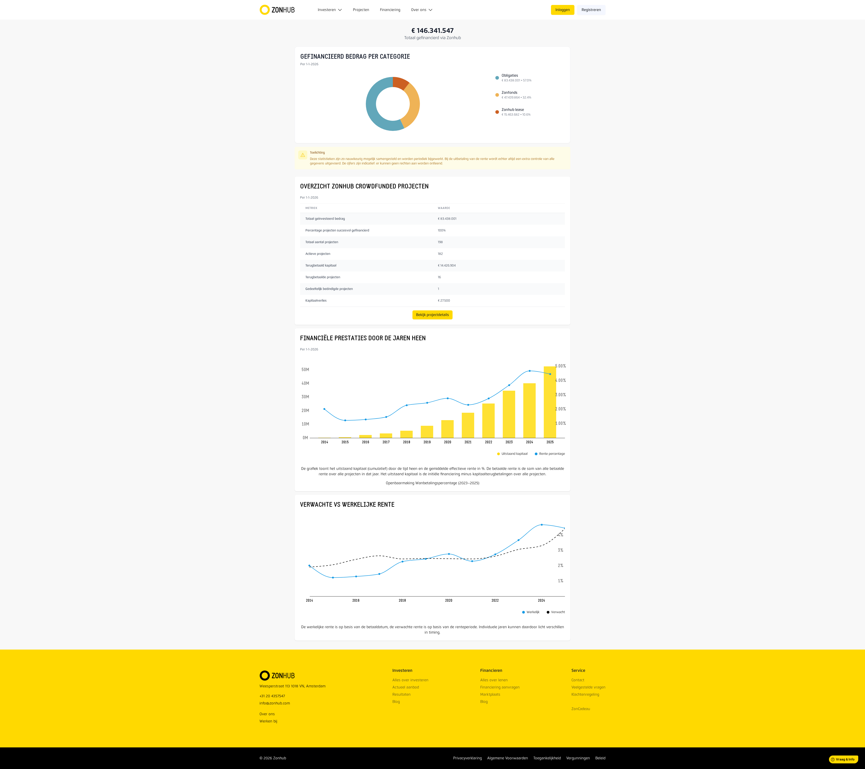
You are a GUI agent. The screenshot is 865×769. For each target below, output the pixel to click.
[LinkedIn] (295, 758)
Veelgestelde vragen (588, 687)
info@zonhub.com (275, 703)
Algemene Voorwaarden (507, 758)
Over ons (418, 10)
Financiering (390, 10)
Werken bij (268, 721)
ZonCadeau (580, 709)
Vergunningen (578, 758)
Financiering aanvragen (500, 687)
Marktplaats (490, 694)
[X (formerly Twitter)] (289, 758)
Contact (577, 680)
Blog (396, 702)
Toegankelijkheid (547, 758)
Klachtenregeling (585, 694)
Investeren (327, 10)
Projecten (361, 10)
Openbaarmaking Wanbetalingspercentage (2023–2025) (432, 483)
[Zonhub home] (280, 10)
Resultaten (401, 694)
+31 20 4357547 (272, 696)
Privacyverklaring (467, 758)
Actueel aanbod (405, 687)
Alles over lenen (494, 680)
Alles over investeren (410, 680)
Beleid (600, 758)
